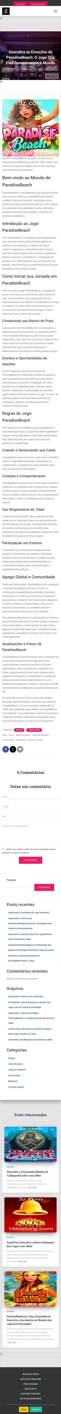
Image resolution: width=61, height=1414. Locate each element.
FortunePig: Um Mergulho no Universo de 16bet (30, 1039)
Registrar (36, 1409)
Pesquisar (11, 880)
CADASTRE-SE (37, 4)
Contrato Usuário (35, 740)
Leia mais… (33, 1187)
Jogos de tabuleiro (40, 735)
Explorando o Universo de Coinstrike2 (25, 996)
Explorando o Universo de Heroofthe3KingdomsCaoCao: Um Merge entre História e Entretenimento (30, 923)
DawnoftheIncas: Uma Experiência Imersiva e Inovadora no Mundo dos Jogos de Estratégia (29, 1320)
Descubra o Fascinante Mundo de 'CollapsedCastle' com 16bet (27, 1173)
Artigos (19, 730)
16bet (11, 735)
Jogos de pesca (23, 735)
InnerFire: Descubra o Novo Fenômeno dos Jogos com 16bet (30, 1244)
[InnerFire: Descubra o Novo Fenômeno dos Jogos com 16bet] (30, 1215)
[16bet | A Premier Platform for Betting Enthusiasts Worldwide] (7, 11)
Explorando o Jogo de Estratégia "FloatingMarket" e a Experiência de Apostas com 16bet (31, 1018)
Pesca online (9, 740)
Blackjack (20, 740)
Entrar (23, 1409)
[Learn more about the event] (30, 23)
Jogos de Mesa (34, 730)
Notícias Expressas (30, 1398)
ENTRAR (20, 4)
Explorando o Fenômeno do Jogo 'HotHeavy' (28, 912)
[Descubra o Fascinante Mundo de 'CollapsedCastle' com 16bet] (30, 1144)
